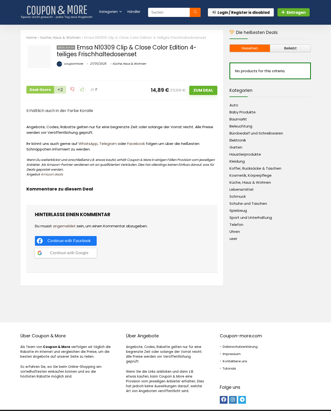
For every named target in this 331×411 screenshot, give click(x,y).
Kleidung (237, 161)
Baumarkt (238, 119)
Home (31, 37)
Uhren (234, 231)
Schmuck (237, 196)
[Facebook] (224, 400)
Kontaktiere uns (235, 361)
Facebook (136, 143)
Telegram (108, 143)
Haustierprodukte (245, 154)
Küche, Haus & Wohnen (60, 37)
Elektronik (237, 140)
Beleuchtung (240, 126)
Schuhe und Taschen (248, 203)
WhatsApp (88, 143)
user (233, 238)
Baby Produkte (242, 112)
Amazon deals (52, 174)
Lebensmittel (241, 189)
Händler (133, 11)
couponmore (73, 64)
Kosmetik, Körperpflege (250, 175)
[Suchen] (195, 12)
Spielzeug (238, 210)
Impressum (232, 354)
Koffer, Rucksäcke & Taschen (255, 168)
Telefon (236, 224)
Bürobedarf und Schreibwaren (256, 133)
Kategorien (108, 11)
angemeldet (64, 226)
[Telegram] (242, 400)
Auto (233, 105)
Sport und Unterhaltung (250, 217)
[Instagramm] (233, 400)
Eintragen (296, 12)
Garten (235, 147)
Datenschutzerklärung (240, 346)
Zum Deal (203, 90)
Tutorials (229, 368)
